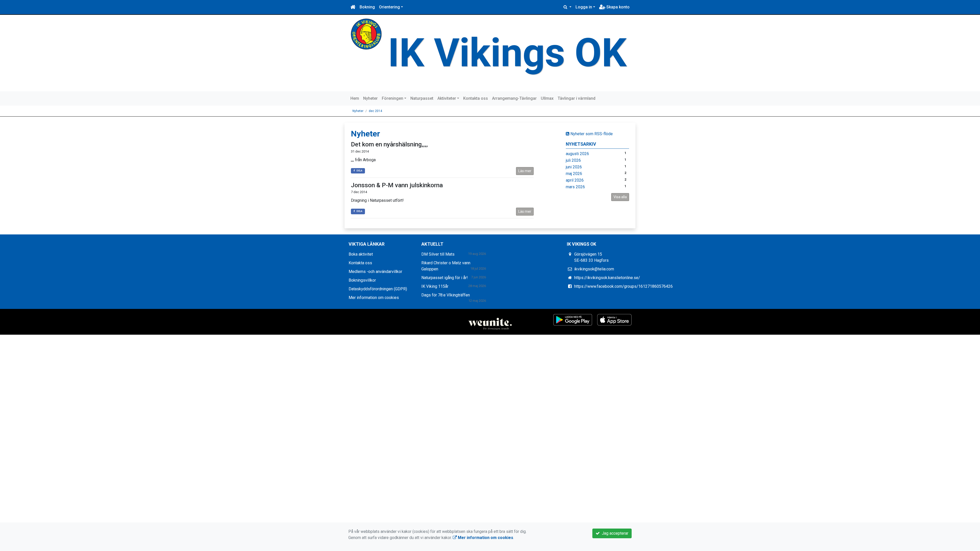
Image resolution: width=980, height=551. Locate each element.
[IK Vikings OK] (366, 33)
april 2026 (575, 180)
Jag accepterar (614, 533)
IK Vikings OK (507, 53)
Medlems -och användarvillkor (375, 271)
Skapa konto (617, 7)
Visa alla (620, 197)
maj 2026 (574, 173)
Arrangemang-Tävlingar (514, 98)
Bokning (367, 7)
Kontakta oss (475, 98)
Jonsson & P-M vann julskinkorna (397, 185)
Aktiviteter (446, 98)
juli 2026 (573, 160)
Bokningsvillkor (362, 280)
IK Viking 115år (434, 286)
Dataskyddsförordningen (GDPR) (378, 288)
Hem (354, 98)
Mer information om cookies (374, 297)
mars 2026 (575, 186)
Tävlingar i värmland (576, 98)
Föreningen (392, 98)
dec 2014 (375, 111)
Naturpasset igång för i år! (444, 277)
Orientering (389, 7)
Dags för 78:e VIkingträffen (445, 295)
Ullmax (547, 98)
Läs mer (524, 171)
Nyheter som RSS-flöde (591, 133)
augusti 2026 (577, 153)
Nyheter (370, 98)
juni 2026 (574, 167)
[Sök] (567, 7)
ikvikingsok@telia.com (594, 269)
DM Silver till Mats (438, 254)
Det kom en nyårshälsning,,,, (389, 144)
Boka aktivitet (361, 254)
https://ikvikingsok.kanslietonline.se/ (607, 277)
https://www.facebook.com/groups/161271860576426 (623, 286)
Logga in (583, 7)
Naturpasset (421, 98)
